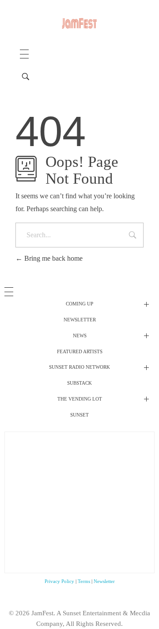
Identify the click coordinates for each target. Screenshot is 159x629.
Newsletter (104, 581)
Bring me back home (53, 258)
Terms (84, 581)
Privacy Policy (59, 581)
